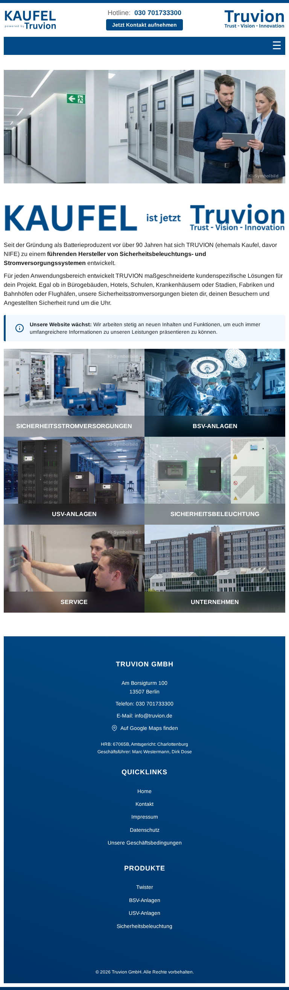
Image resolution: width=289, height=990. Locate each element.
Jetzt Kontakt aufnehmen (144, 25)
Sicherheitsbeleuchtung (144, 926)
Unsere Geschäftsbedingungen (145, 843)
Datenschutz (145, 830)
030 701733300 (157, 13)
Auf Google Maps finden (149, 728)
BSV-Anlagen (144, 900)
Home (144, 791)
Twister (144, 887)
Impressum (144, 817)
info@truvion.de (153, 716)
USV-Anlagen (144, 913)
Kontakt (144, 804)
